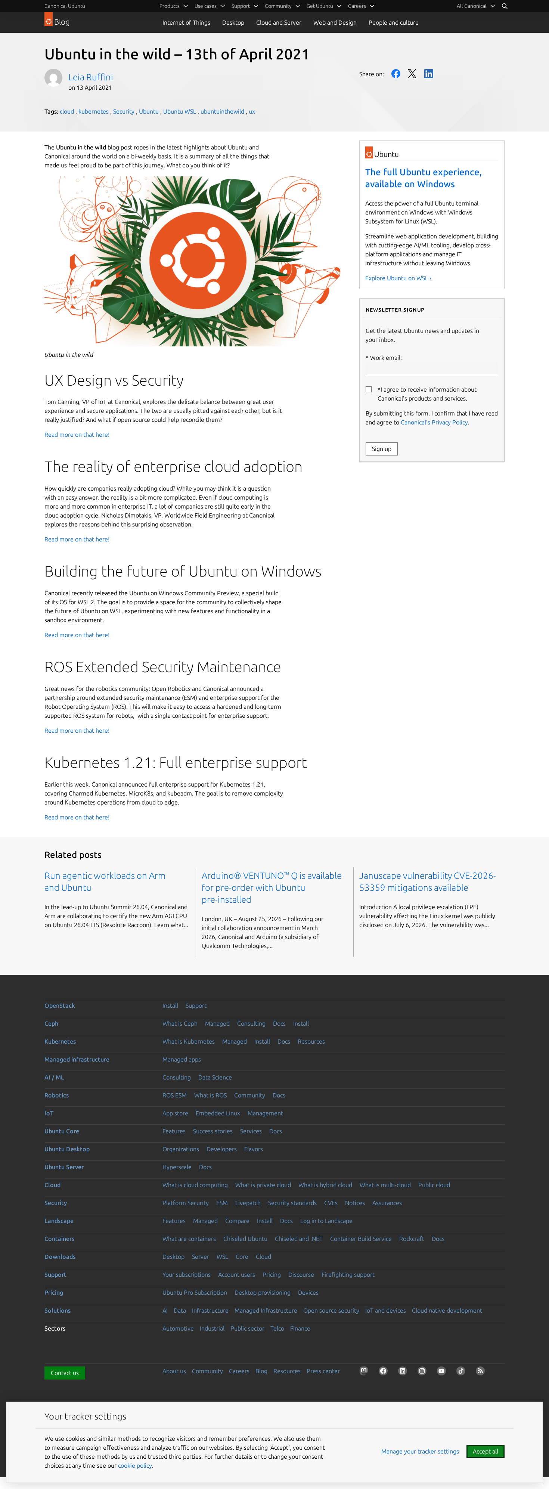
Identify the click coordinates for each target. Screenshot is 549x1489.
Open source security (331, 1310)
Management (265, 1113)
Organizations (180, 1149)
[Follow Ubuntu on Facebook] (385, 1372)
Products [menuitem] (169, 6)
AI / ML (54, 1077)
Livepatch (248, 1202)
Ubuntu (149, 111)
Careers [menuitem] (357, 6)
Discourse (301, 1274)
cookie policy (135, 1465)
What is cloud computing (195, 1184)
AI (165, 1310)
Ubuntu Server (64, 1167)
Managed (217, 1023)
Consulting (251, 1023)
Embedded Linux (218, 1113)
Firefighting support (348, 1274)
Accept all (485, 1451)
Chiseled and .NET (299, 1238)
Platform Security (185, 1202)
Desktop (233, 22)
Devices (308, 1292)
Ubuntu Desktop (67, 1149)
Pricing (272, 1274)
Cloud (52, 1184)
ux (252, 111)
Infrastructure (210, 1310)
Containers (59, 1238)
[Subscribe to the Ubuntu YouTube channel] (443, 1372)
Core (242, 1256)
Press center (323, 1371)
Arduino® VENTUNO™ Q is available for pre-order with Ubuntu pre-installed (272, 888)
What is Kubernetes (188, 1041)
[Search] (505, 6)
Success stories (213, 1131)
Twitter (412, 73)
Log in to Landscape (326, 1220)
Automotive (178, 1328)
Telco (277, 1328)
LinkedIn (428, 73)
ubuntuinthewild (222, 111)
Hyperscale (177, 1167)
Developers (222, 1149)
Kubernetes (60, 1041)
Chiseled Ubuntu (245, 1238)
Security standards (292, 1202)
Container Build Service (361, 1238)
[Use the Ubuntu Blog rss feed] (482, 1372)
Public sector (247, 1328)
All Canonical (472, 6)
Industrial (212, 1328)
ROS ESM (174, 1095)
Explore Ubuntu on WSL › (398, 278)
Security (123, 111)
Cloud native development (447, 1310)
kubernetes (93, 111)
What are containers (189, 1238)
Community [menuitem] (278, 6)
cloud (67, 111)
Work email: (386, 357)
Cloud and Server (278, 22)
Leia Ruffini (90, 77)
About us (174, 1371)
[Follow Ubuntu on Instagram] (423, 1372)
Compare (237, 1220)
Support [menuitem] (241, 6)
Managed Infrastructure (266, 1310)
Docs (279, 1023)
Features (174, 1131)
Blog (261, 1371)
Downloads (59, 1256)
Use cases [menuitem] (206, 6)
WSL (222, 1256)
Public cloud (434, 1184)
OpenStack (59, 1005)
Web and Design (335, 22)
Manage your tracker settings (420, 1451)
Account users (236, 1274)
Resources (311, 1041)
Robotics (56, 1095)
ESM (222, 1202)
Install (170, 1005)
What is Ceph (180, 1023)
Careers (239, 1371)
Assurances (387, 1202)
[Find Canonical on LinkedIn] (404, 1372)
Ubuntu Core (61, 1131)
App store (175, 1113)
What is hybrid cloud (325, 1184)
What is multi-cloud (385, 1184)
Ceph (51, 1023)
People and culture (394, 22)
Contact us (65, 1372)
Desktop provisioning (263, 1292)
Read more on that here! (76, 434)
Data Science (215, 1077)
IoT (48, 1113)
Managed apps (181, 1059)
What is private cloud (263, 1184)
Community (249, 1095)
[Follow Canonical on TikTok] (462, 1372)
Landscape (59, 1220)
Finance (300, 1328)
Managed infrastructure (76, 1059)
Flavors (253, 1149)
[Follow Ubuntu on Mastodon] (365, 1372)
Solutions (57, 1310)
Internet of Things (186, 22)
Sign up (381, 448)
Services (251, 1131)
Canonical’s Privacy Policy (434, 422)
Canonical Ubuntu (64, 6)
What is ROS (210, 1095)
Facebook (395, 73)
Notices (355, 1202)
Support (196, 1005)
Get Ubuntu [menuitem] (320, 6)
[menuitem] (476, 6)
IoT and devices (385, 1310)
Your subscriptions (186, 1274)
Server (200, 1256)
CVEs (331, 1202)
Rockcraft (411, 1238)
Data (180, 1310)
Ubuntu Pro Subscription (194, 1292)
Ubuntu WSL (179, 111)
